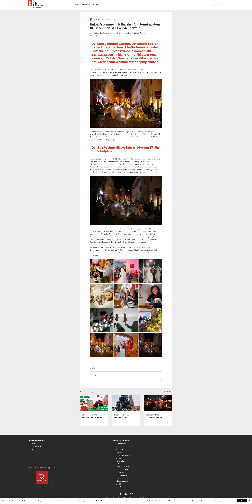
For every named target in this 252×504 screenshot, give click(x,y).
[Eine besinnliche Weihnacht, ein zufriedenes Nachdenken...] (126, 403)
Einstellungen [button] (218, 501)
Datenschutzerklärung (199, 501)
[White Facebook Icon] (120, 493)
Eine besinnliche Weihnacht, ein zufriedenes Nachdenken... (126, 416)
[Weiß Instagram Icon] (126, 493)
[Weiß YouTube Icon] (131, 493)
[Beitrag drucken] (95, 375)
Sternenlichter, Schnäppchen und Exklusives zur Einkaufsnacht (154, 416)
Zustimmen (242, 501)
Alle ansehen (168, 391)
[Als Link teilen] (90, 375)
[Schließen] (249, 500)
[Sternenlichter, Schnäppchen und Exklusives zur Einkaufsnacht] (158, 403)
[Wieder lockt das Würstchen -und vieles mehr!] (94, 403)
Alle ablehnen (230, 501)
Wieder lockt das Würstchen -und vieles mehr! (92, 416)
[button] (77, 4)
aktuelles (92, 368)
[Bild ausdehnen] (101, 271)
